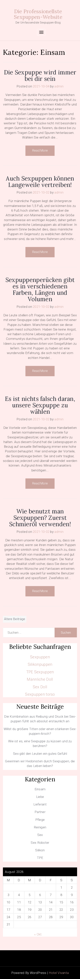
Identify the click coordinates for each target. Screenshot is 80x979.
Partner (40, 812)
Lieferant (40, 804)
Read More (40, 150)
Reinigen (40, 827)
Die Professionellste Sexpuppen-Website (38, 14)
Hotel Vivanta (59, 973)
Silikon (40, 850)
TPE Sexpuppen (40, 672)
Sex (40, 835)
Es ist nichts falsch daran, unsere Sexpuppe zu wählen (40, 405)
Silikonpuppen (40, 664)
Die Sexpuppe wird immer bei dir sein (40, 75)
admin (58, 86)
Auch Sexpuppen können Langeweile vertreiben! (40, 181)
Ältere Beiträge (14, 619)
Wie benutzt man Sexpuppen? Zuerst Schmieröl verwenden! (40, 518)
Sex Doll (40, 687)
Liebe (40, 797)
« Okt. (38, 934)
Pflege (40, 820)
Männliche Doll (40, 679)
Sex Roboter (40, 843)
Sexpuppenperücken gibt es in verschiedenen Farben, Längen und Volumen (40, 289)
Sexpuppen (40, 657)
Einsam (40, 789)
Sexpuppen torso (40, 694)
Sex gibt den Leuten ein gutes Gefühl (40, 754)
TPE (40, 858)
